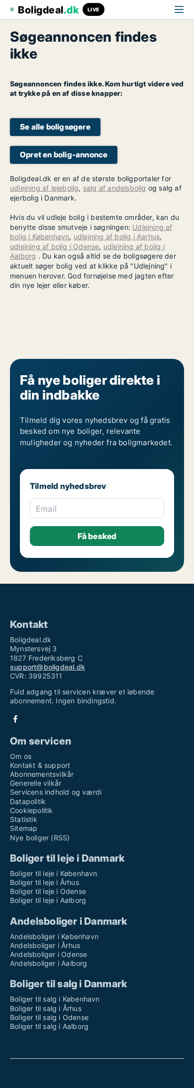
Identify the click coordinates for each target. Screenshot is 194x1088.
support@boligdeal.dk (47, 667)
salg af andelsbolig (114, 188)
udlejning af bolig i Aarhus (117, 236)
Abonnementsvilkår (42, 774)
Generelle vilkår (35, 783)
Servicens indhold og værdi (55, 792)
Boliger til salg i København (55, 999)
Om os (20, 756)
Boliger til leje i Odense (48, 891)
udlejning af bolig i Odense (54, 246)
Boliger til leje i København (53, 873)
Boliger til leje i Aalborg (48, 900)
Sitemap (23, 828)
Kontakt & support (40, 765)
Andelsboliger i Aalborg (49, 963)
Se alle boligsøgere (55, 127)
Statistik (23, 819)
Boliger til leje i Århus (44, 882)
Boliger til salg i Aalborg (49, 1026)
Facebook (15, 719)
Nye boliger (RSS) (40, 837)
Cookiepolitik (31, 810)
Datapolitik (28, 801)
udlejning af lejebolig (44, 188)
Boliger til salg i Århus (46, 1008)
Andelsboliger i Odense (48, 954)
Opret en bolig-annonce (63, 154)
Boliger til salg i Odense (49, 1017)
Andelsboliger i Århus (45, 945)
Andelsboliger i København (54, 936)
